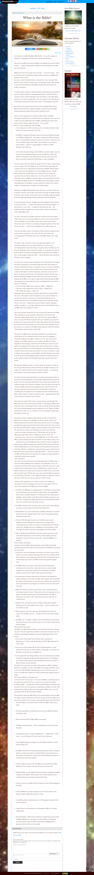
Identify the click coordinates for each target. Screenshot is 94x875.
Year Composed (70, 63)
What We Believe (55, 873)
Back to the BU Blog (18, 13)
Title (67, 58)
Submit (17, 862)
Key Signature (70, 53)
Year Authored (70, 62)
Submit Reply (52, 853)
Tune (67, 60)
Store (55, 1)
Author (68, 46)
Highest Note (69, 51)
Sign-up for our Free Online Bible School (33, 873)
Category (68, 48)
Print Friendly (58, 52)
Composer (69, 50)
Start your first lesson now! (73, 30)
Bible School (49, 1)
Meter (68, 55)
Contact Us (60, 1)
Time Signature (70, 56)
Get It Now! (73, 106)
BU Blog (41, 8)
